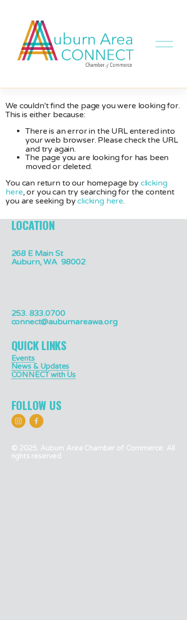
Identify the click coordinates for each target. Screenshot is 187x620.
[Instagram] (18, 421)
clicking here (100, 201)
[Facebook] (36, 421)
